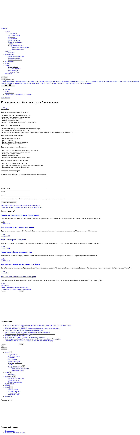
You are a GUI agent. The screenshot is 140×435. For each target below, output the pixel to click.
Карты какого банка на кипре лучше (16, 252)
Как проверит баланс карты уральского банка (20, 264)
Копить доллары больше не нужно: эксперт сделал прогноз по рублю (27, 332)
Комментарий (6, 188)
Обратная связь (9, 431)
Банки (7, 32)
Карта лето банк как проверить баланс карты (20, 215)
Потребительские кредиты (20, 47)
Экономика (8, 74)
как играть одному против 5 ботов (16, 327)
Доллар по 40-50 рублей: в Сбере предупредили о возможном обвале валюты (30, 334)
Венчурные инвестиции (16, 56)
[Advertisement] (58, 14)
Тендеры (7, 63)
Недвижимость (9, 61)
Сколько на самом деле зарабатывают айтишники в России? (24, 330)
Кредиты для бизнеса (15, 42)
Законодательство (14, 58)
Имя (3, 191)
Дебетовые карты (14, 35)
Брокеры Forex (13, 67)
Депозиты (11, 37)
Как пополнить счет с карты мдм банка (17, 227)
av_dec (3, 107)
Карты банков (12, 38)
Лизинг (10, 44)
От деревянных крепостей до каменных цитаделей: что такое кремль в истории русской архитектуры (38, 325)
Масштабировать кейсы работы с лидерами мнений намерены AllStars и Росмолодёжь (33, 339)
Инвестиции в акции (15, 60)
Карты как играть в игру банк (13, 240)
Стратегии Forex (13, 72)
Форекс (7, 65)
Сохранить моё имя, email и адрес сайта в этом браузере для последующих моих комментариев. (34, 199)
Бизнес (7, 51)
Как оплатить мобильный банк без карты (18, 277)
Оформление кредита (15, 45)
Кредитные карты (14, 40)
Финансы (4, 28)
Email (3, 195)
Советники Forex (14, 70)
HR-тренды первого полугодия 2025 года (18, 335)
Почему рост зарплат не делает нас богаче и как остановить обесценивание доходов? (32, 328)
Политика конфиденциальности (15, 432)
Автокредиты (12, 33)
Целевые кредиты (18, 49)
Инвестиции (9, 54)
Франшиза (11, 53)
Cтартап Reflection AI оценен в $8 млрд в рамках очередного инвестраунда (29, 340)
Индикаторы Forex (14, 68)
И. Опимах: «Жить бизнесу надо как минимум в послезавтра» (25, 337)
